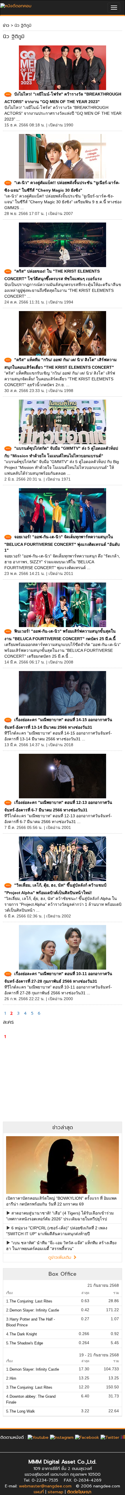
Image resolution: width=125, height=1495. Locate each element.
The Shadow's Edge (26, 1343)
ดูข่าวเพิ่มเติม (60, 1257)
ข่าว (6, 25)
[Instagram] (62, 1437)
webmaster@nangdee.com (45, 1486)
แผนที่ (39, 1492)
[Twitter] (110, 1437)
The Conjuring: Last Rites (31, 1301)
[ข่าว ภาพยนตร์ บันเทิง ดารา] (15, 4)
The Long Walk (22, 1411)
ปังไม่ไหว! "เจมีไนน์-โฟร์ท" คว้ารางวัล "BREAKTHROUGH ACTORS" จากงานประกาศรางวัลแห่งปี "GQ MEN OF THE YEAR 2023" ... (63, 113)
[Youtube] (38, 1437)
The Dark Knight (23, 1334)
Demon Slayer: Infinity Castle (34, 1310)
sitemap (55, 1492)
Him (13, 1378)
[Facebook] (87, 1437)
